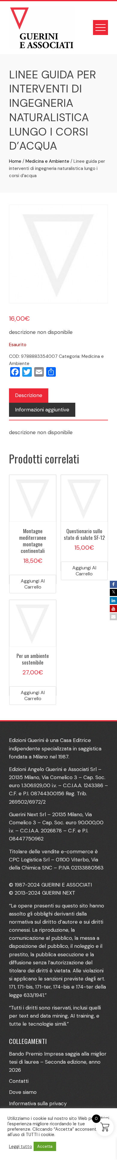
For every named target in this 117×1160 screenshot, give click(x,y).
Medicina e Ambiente (47, 161)
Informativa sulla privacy (38, 1103)
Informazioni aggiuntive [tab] (42, 409)
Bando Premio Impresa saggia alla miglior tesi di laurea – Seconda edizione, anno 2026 (57, 1061)
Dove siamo (23, 1092)
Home (15, 161)
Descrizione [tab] (28, 395)
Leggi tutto (20, 1146)
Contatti (18, 1081)
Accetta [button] (44, 1146)
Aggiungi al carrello (33, 584)
